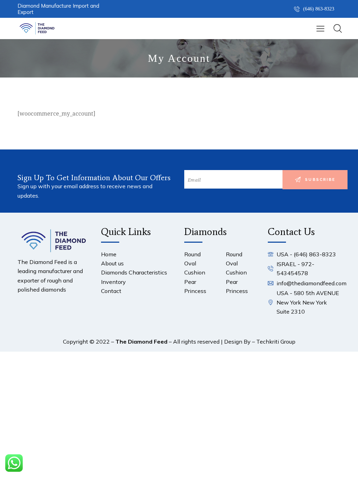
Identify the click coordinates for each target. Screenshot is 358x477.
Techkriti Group (275, 341)
